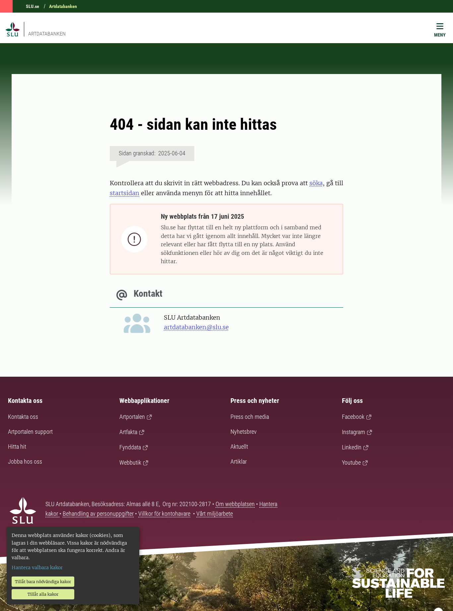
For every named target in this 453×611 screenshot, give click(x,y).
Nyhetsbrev (243, 431)
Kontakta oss (23, 416)
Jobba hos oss (25, 461)
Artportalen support (30, 431)
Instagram (353, 431)
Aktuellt (239, 446)
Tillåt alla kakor (43, 594)
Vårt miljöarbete (214, 513)
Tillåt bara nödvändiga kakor (43, 581)
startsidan (124, 193)
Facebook (353, 416)
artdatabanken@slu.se (196, 327)
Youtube (351, 462)
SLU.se (32, 6)
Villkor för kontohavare (164, 513)
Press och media (249, 416)
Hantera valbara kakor (37, 568)
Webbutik (130, 462)
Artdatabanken (63, 6)
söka (316, 183)
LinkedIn (351, 447)
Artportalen (132, 416)
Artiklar (238, 461)
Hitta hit (17, 446)
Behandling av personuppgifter (98, 513)
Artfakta (128, 431)
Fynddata (130, 447)
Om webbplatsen (235, 503)
